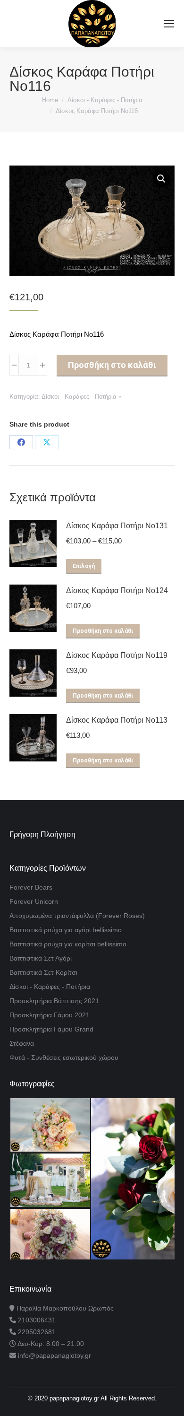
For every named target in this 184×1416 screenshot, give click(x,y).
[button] (161, 178)
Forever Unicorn (33, 901)
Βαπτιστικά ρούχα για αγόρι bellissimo (65, 930)
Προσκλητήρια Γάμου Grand (51, 1029)
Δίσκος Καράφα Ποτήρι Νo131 (117, 526)
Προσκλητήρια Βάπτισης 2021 (54, 1001)
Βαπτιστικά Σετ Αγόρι (40, 958)
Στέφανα (21, 1043)
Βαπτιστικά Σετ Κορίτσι (43, 972)
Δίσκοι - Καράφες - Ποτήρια (79, 396)
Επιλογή (84, 566)
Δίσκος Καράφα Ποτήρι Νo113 (116, 720)
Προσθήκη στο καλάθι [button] (103, 631)
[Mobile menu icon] (169, 23)
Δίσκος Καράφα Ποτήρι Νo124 (117, 590)
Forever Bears (30, 887)
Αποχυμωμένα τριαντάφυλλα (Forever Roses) (77, 915)
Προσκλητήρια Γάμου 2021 (49, 1015)
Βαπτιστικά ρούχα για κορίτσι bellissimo (67, 944)
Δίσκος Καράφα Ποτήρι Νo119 (116, 655)
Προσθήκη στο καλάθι (112, 365)
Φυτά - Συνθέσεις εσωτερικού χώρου (63, 1057)
